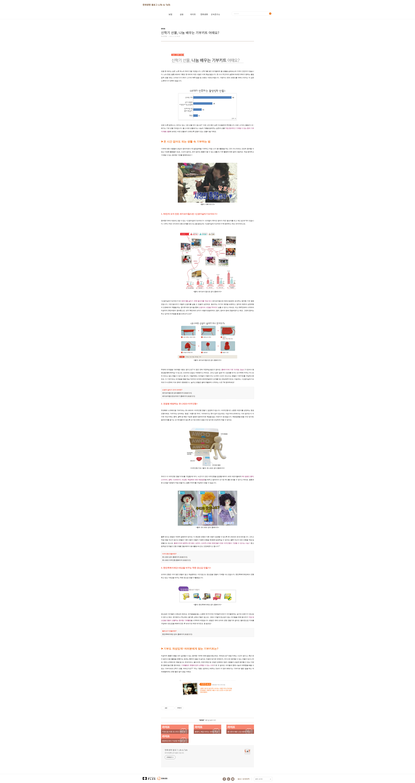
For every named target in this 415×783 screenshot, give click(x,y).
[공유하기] (169, 708)
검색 (270, 13)
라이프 (193, 14)
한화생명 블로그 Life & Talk (156, 4)
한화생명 (204, 14)
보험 (170, 14)
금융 (182, 14)
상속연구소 (215, 14)
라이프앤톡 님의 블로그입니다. (174, 753)
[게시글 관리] (172, 708)
